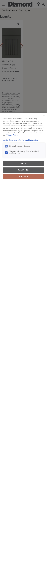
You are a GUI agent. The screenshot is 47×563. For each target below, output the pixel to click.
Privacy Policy (12, 135)
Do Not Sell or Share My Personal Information (20, 140)
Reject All (23, 163)
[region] (23, 338)
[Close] (44, 115)
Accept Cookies (23, 170)
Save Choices (23, 176)
